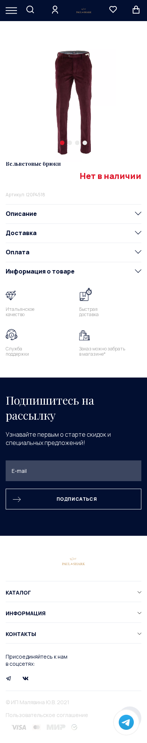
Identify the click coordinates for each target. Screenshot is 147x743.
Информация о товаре (40, 271)
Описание (21, 213)
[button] (62, 143)
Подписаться (77, 499)
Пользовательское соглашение (47, 715)
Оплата (17, 252)
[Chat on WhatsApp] (126, 722)
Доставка (21, 233)
